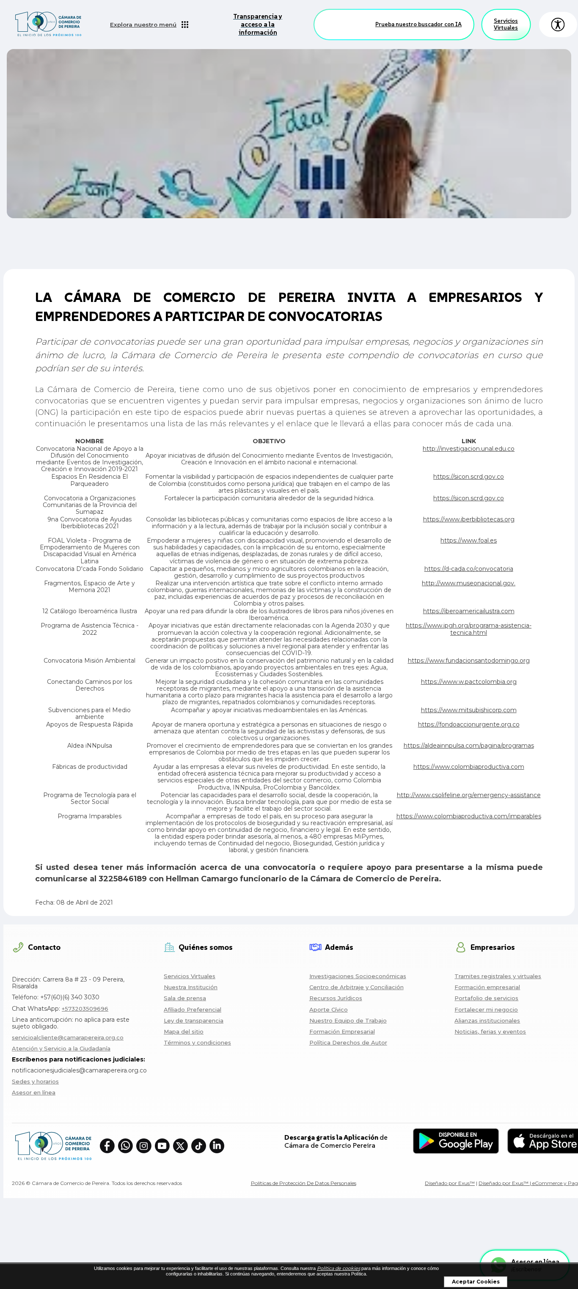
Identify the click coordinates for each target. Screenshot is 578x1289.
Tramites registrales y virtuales (497, 976)
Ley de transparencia (193, 1020)
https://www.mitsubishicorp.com (469, 710)
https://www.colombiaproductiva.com (468, 767)
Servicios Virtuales (506, 24)
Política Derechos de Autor (348, 1042)
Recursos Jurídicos (335, 998)
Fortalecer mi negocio (486, 1009)
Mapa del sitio (184, 1031)
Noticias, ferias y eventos (490, 1031)
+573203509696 (85, 1008)
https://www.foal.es (468, 540)
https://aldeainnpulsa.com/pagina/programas (469, 745)
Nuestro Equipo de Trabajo (348, 1020)
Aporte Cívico (328, 1009)
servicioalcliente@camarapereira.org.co (68, 1037)
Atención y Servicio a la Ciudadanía (61, 1048)
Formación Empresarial (342, 1031)
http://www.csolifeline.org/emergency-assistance (469, 795)
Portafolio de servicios (486, 998)
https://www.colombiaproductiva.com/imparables (468, 816)
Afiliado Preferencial (192, 1009)
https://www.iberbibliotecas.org (469, 519)
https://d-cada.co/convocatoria (468, 569)
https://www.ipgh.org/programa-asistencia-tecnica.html (468, 629)
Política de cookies (338, 1268)
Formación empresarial (487, 987)
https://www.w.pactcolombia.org (469, 682)
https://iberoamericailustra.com (469, 611)
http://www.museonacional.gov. (468, 583)
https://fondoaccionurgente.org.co (469, 724)
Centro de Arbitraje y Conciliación (356, 987)
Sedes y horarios (35, 1081)
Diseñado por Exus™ (450, 1183)
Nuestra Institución (190, 987)
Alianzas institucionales (487, 1020)
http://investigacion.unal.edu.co (469, 449)
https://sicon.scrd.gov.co (468, 476)
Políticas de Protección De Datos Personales (303, 1183)
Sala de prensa (185, 998)
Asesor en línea (33, 1092)
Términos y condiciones (197, 1042)
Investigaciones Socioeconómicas (357, 976)
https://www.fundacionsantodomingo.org (469, 660)
